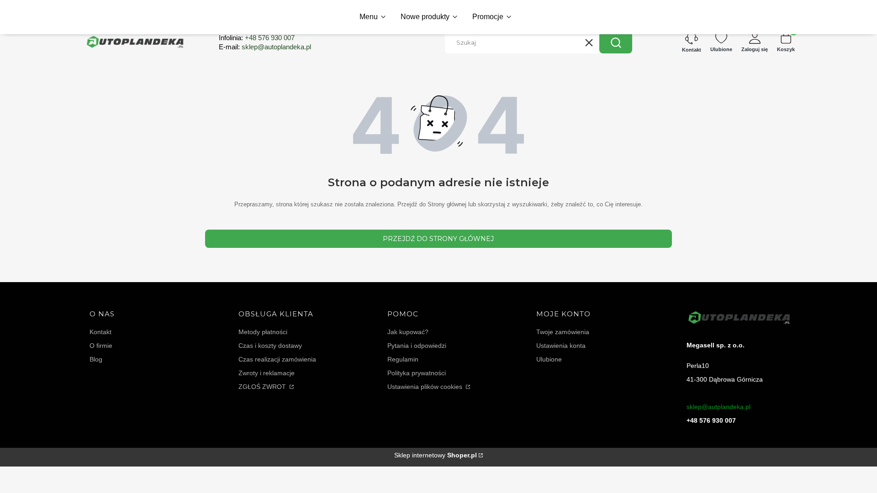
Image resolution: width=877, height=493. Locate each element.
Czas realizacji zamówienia (277, 359)
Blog (96, 359)
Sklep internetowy (435, 455)
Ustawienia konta (561, 345)
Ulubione (549, 359)
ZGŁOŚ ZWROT (263, 386)
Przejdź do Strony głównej (438, 239)
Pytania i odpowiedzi (416, 345)
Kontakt (100, 332)
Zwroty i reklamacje (266, 373)
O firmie (101, 345)
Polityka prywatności (416, 373)
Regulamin (402, 359)
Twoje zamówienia (562, 332)
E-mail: (265, 47)
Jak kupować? (407, 332)
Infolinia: (257, 38)
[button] (615, 42)
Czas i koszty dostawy (270, 345)
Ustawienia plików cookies (425, 386)
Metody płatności (262, 332)
